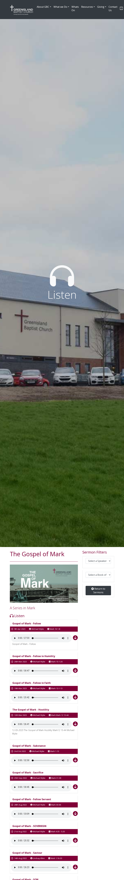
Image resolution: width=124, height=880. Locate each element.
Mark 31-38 (56, 778)
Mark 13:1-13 (56, 688)
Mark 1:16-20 (56, 858)
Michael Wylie (38, 629)
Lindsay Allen (39, 858)
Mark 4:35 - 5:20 (58, 831)
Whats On (75, 8)
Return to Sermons (99, 590)
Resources (87, 6)
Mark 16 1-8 (55, 629)
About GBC (43, 6)
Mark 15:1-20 (56, 661)
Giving (100, 6)
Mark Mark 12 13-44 (60, 715)
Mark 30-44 (56, 804)
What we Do (60, 6)
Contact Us (113, 8)
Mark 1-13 (54, 751)
